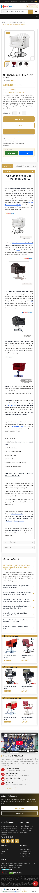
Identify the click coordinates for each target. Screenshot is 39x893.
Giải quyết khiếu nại (25, 851)
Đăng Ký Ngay (19, 808)
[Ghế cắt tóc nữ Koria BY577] (11, 708)
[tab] (7, 166)
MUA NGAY (19, 119)
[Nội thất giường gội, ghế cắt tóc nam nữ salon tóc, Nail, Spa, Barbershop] (13, 6)
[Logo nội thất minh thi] (4, 873)
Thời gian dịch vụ (25, 856)
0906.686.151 (21, 865)
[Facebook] (3, 841)
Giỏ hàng (33, 1)
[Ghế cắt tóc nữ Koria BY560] (28, 646)
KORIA (12, 80)
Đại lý (2, 854)
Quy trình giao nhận (25, 830)
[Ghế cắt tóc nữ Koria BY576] (11, 646)
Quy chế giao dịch (25, 854)
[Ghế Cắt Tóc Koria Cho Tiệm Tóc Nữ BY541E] (19, 45)
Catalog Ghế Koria (17, 426)
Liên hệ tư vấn (19, 813)
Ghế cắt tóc (20, 879)
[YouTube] (8, 841)
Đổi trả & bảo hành (25, 833)
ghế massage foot (27, 882)
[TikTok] (12, 841)
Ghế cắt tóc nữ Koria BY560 (27, 656)
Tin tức (3, 851)
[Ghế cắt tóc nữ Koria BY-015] (11, 677)
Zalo (27, 153)
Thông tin (7, 166)
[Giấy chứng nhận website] (15, 873)
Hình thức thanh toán (26, 828)
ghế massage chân (16, 882)
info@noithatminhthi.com (13, 867)
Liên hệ (3, 856)
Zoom (32, 58)
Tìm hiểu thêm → (8, 789)
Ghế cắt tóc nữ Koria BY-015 (10, 687)
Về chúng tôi (4, 849)
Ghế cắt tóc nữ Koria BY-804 (27, 718)
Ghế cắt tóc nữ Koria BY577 (10, 718)
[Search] (30, 12)
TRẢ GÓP (19, 125)
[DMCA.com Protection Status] (7, 869)
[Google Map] (17, 841)
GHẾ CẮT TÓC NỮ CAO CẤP (16, 92)
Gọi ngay (12, 153)
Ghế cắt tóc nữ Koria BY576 (10, 656)
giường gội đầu (9, 881)
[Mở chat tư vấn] (35, 883)
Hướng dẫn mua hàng (26, 826)
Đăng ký (7, 1)
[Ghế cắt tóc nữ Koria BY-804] (28, 708)
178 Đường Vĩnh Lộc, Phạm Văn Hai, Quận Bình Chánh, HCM (19, 863)
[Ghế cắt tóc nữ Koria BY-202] (28, 677)
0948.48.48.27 (33, 7)
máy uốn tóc (11, 405)
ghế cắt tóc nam (28, 879)
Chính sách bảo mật (25, 849)
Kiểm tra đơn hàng (23, 1)
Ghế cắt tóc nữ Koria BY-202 (27, 687)
